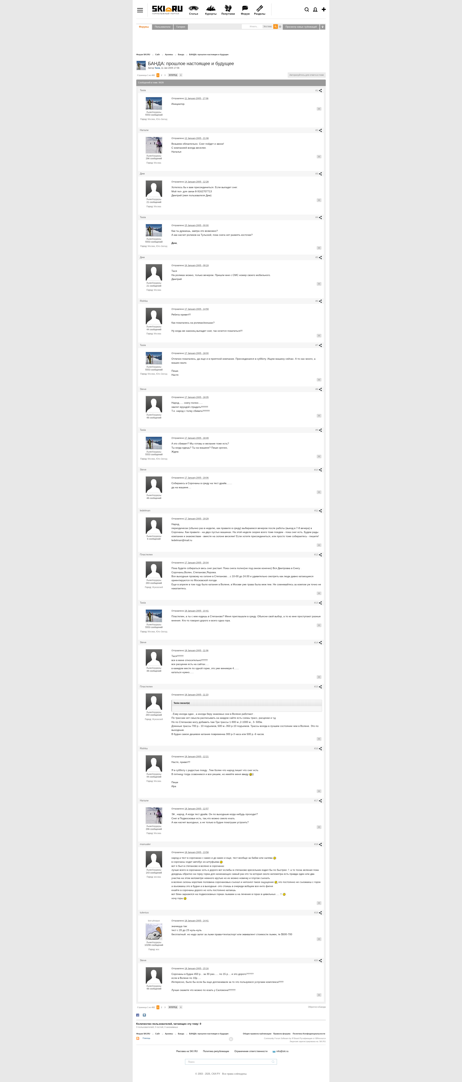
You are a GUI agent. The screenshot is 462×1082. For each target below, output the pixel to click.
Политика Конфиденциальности (309, 1034)
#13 (316, 603)
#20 (316, 960)
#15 (316, 686)
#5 (317, 257)
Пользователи (162, 26)
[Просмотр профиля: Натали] (153, 145)
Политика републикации (216, 1051)
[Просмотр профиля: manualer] (153, 859)
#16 (316, 748)
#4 (317, 217)
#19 (316, 912)
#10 (316, 470)
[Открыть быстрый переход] (322, 27)
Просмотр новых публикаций (301, 26)
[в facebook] (137, 1014)
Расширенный (280, 26)
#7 (317, 345)
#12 (316, 554)
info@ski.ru (282, 1051)
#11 (316, 510)
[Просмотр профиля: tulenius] (153, 931)
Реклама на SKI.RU (187, 1051)
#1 (317, 90)
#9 (317, 430)
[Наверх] (231, 1039)
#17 (316, 800)
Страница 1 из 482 (146, 75)
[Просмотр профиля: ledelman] (153, 525)
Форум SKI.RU (143, 1034)
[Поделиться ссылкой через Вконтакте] (144, 1014)
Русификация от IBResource (312, 1038)
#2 (317, 130)
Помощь (146, 1038)
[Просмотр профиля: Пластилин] (153, 569)
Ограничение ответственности (250, 1051)
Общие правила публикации (257, 1034)
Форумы (144, 26)
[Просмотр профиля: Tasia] (153, 103)
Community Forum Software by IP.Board (281, 1038)
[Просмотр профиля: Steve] (153, 404)
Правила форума (281, 1034)
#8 (317, 389)
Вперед (173, 75)
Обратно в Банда (317, 1007)
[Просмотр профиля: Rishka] (153, 316)
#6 (317, 301)
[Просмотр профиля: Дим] (153, 188)
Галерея (180, 26)
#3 (317, 173)
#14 (316, 642)
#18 (316, 844)
